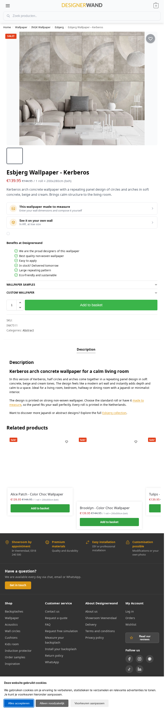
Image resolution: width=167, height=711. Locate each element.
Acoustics (11, 624)
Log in (129, 611)
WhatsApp (52, 662)
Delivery (90, 624)
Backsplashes (14, 611)
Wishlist (130, 624)
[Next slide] (151, 88)
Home (7, 27)
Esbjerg (59, 27)
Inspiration (12, 664)
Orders (130, 618)
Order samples (15, 657)
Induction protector (18, 651)
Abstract (28, 330)
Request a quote (56, 618)
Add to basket (91, 305)
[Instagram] (139, 659)
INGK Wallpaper (41, 27)
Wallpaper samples (21, 284)
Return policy (54, 655)
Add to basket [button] (40, 508)
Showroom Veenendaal (101, 618)
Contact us (52, 611)
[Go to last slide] (13, 88)
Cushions (11, 637)
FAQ (48, 624)
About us (91, 611)
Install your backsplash (61, 649)
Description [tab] (86, 349)
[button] (156, 5)
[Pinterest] (150, 659)
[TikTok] (129, 669)
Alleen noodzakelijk (52, 703)
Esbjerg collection (114, 413)
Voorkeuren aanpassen (89, 703)
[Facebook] (129, 659)
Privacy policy (94, 637)
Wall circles (12, 631)
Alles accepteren (19, 703)
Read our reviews (145, 638)
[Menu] (7, 5)
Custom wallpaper (21, 292)
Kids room (12, 644)
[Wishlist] (67, 442)
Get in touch (18, 585)
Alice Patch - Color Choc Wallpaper (37, 494)
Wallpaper (21, 27)
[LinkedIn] (139, 669)
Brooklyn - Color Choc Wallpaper (105, 508)
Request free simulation (61, 631)
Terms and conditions (100, 631)
